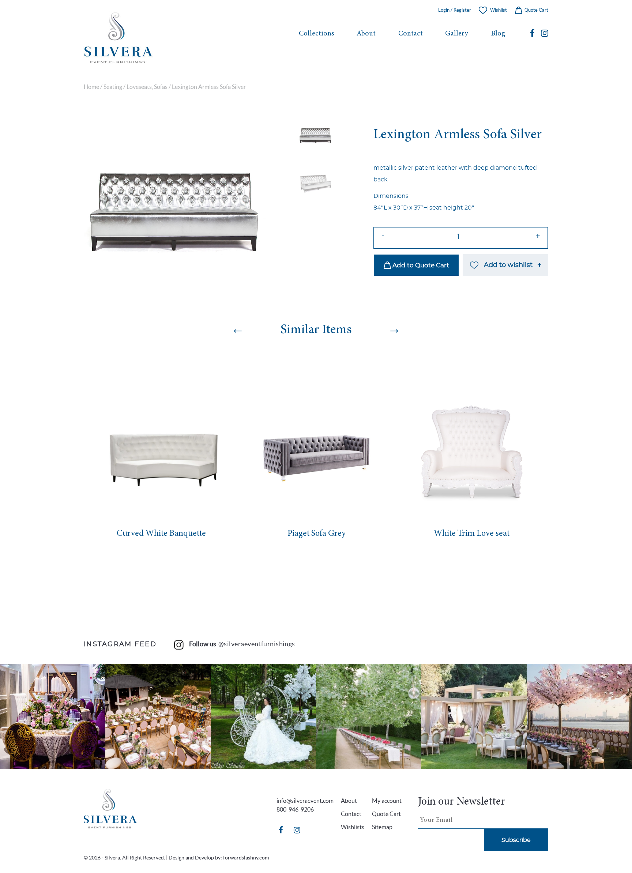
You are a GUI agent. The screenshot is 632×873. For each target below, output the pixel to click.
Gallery (456, 33)
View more (52, 716)
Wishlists (352, 827)
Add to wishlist (508, 265)
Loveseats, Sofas (147, 87)
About (366, 33)
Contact (410, 33)
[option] (175, 208)
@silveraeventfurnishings (256, 644)
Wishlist (498, 10)
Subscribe (516, 840)
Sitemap (382, 827)
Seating (113, 87)
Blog (498, 33)
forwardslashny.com (246, 858)
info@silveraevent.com (305, 800)
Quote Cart (535, 10)
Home (91, 87)
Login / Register (454, 10)
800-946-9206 (295, 809)
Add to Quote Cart (420, 265)
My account (387, 800)
